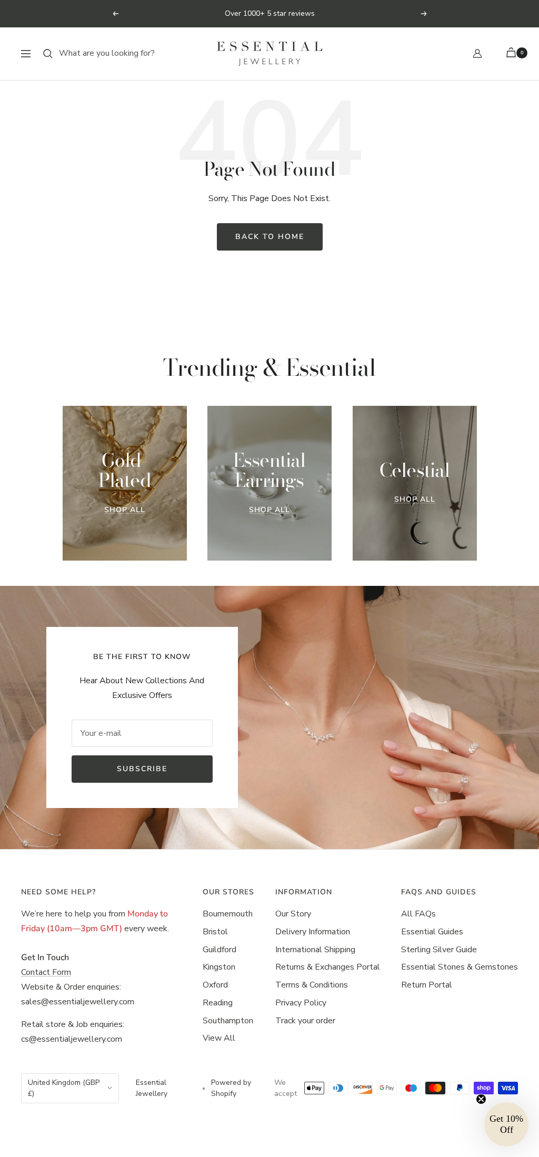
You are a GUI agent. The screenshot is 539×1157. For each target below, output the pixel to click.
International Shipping (315, 949)
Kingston (219, 967)
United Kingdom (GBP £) (63, 1088)
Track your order (305, 1020)
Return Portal (426, 985)
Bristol (215, 931)
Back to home (269, 237)
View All (219, 1038)
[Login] (477, 53)
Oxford (215, 985)
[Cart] (512, 53)
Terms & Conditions (311, 985)
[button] (506, 1124)
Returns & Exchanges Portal (327, 967)
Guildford (219, 949)
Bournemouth (228, 914)
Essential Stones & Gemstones (459, 967)
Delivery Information (312, 931)
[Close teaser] (481, 1099)
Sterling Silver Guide (439, 949)
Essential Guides (432, 931)
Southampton (228, 1020)
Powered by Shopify (231, 1088)
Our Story (293, 914)
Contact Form (46, 972)
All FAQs (418, 914)
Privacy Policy (300, 1003)
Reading (218, 1003)
